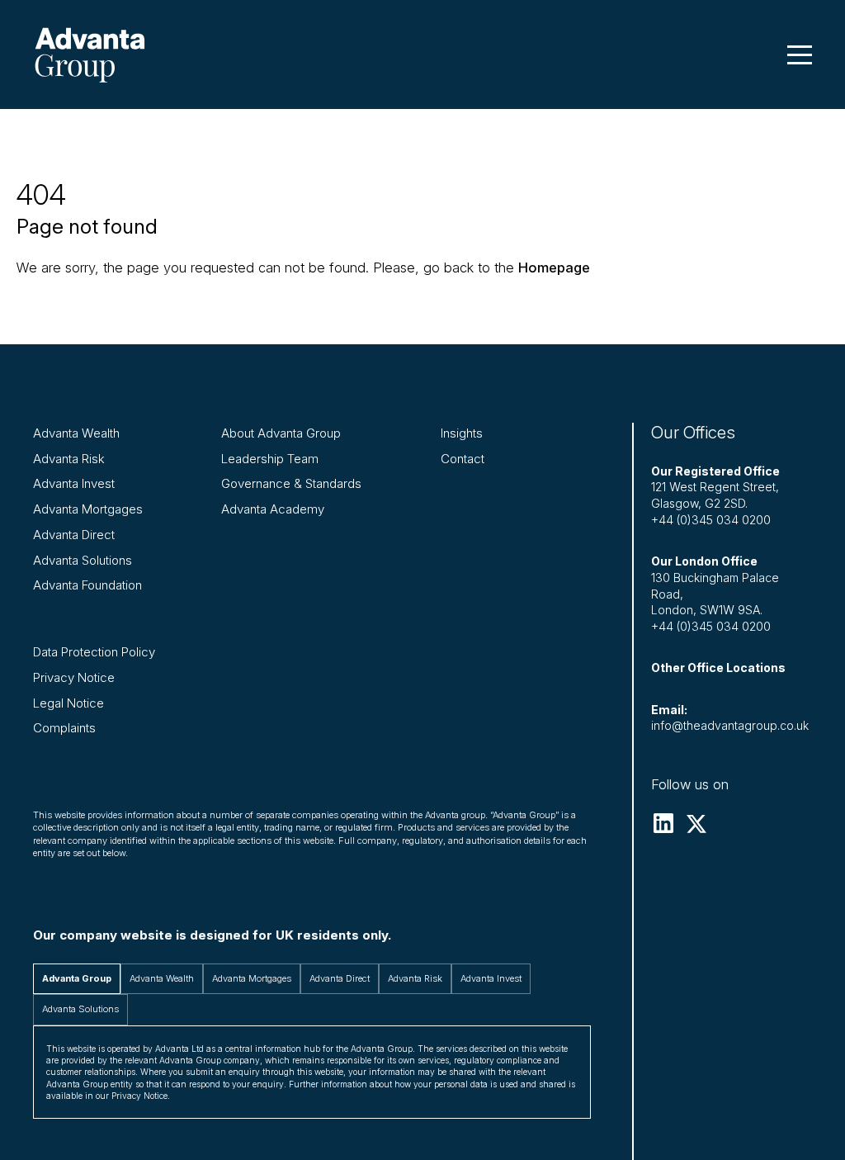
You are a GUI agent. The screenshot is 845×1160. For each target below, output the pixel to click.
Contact (462, 458)
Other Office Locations (718, 667)
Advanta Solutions (82, 560)
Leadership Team (270, 458)
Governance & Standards (291, 483)
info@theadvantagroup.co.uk (730, 725)
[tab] (76, 979)
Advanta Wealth (76, 433)
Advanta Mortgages (88, 509)
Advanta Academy (272, 509)
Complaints (64, 728)
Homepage (554, 267)
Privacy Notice (74, 677)
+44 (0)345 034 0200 (711, 520)
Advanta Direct (74, 534)
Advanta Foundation (87, 585)
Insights (462, 433)
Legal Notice (68, 703)
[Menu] (799, 54)
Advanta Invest (74, 483)
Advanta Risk (69, 458)
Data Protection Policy (94, 652)
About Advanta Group (281, 433)
